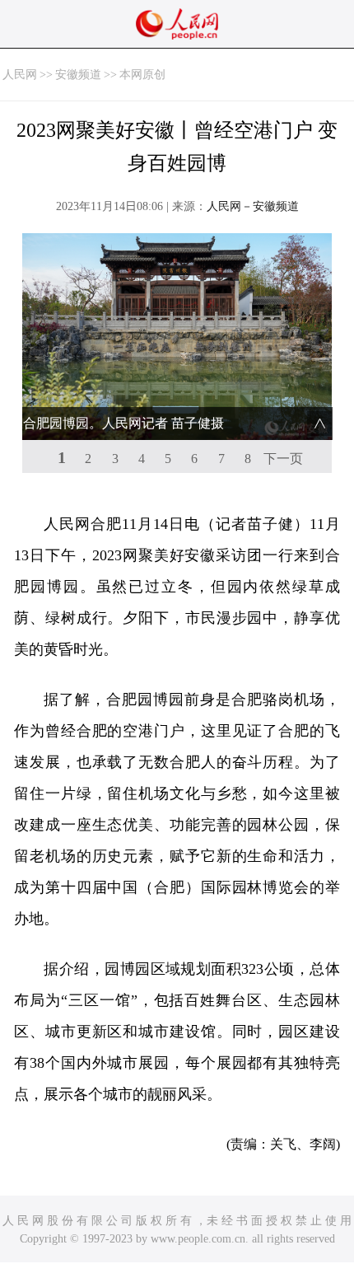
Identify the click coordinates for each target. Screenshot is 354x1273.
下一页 (283, 459)
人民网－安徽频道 (253, 206)
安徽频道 (78, 74)
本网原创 (142, 74)
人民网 (19, 74)
